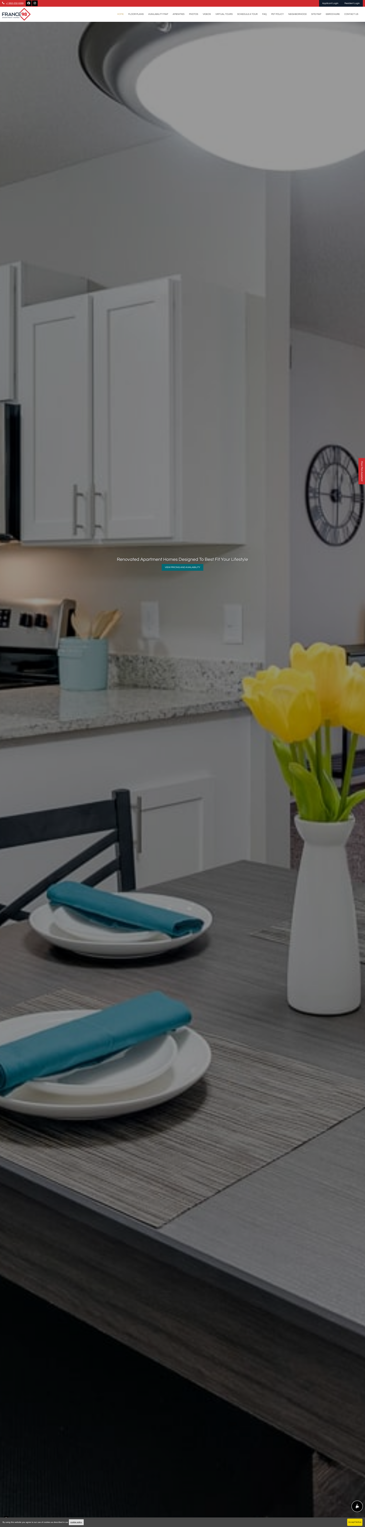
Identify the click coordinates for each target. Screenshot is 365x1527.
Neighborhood (297, 14)
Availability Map (158, 14)
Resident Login (353, 3)
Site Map (316, 14)
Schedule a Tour (247, 14)
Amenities (178, 14)
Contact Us (351, 14)
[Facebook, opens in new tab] (29, 3)
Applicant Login (331, 3)
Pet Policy (277, 14)
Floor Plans (136, 14)
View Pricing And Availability (182, 567)
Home (120, 14)
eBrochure (333, 14)
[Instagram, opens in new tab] (35, 3)
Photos (193, 14)
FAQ (264, 14)
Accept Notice (354, 1522)
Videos (207, 14)
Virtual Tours (224, 14)
